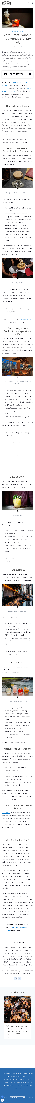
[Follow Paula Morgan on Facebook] (15, 978)
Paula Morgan (14, 46)
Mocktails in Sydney (25, 319)
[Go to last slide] (6, 1017)
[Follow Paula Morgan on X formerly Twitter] (19, 978)
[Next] (28, 1017)
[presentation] (17, 1009)
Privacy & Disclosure (17, 1096)
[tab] (8, 1022)
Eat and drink (17, 31)
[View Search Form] (32, 3)
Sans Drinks (6, 813)
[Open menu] (28, 3)
